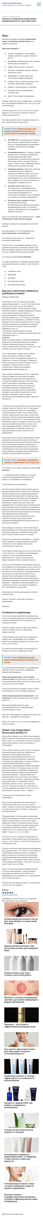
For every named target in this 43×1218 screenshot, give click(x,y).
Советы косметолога (12, 3)
